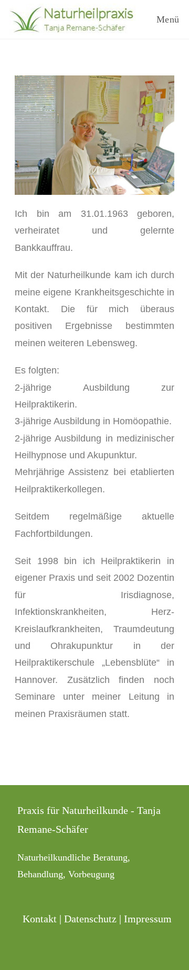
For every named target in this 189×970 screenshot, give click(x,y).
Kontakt (40, 918)
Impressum (148, 918)
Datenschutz (90, 918)
